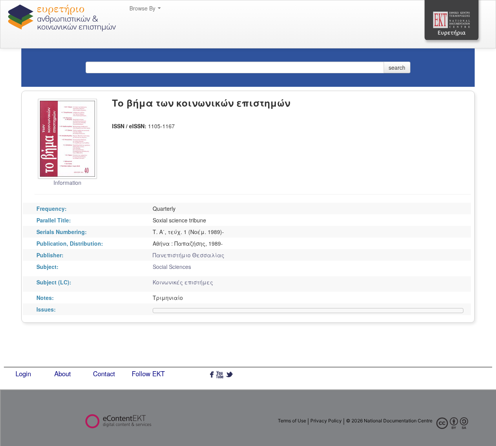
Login (23, 373)
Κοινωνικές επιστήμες (183, 282)
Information (67, 182)
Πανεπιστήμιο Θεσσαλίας (188, 255)
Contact (104, 373)
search (397, 67)
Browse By (143, 8)
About (62, 373)
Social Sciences (172, 266)
